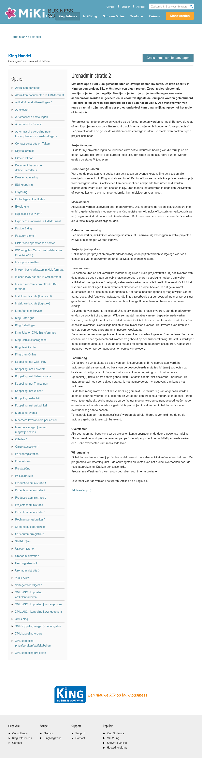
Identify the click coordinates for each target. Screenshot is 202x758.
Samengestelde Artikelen (30, 527)
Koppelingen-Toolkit (27, 398)
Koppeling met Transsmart (31, 383)
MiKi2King (90, 16)
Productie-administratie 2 (30, 497)
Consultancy (20, 733)
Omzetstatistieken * (27, 446)
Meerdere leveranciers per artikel (36, 420)
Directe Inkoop (24, 158)
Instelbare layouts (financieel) (33, 296)
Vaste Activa (22, 578)
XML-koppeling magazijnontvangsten (38, 626)
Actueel (141, 6)
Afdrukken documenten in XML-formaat (39, 95)
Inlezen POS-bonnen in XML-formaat (38, 277)
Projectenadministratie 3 (30, 512)
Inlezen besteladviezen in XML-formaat (39, 269)
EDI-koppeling (24, 184)
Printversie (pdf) (81, 490)
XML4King (21, 619)
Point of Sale (23, 461)
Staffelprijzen (23, 541)
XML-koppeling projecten (30, 653)
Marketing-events (26, 413)
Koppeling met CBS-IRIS (30, 362)
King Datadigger (25, 325)
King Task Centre (26, 347)
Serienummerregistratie (30, 534)
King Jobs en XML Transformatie (35, 332)
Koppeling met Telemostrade (33, 376)
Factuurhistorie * (25, 236)
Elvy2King (21, 192)
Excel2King (22, 206)
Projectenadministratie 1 (30, 490)
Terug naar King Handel (26, 37)
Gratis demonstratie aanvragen (168, 57)
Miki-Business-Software (24, 20)
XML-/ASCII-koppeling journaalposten (38, 604)
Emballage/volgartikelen (30, 199)
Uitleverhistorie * (25, 548)
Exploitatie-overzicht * (28, 214)
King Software (67, 16)
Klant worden (180, 15)
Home (48, 16)
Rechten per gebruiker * (30, 519)
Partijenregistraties (26, 454)
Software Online (113, 16)
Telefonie (136, 16)
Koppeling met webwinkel (31, 405)
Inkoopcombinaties (27, 262)
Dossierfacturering (26, 177)
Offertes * (21, 439)
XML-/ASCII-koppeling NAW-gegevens (39, 611)
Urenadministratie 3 (27, 570)
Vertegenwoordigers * (28, 585)
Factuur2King (23, 228)
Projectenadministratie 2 (30, 505)
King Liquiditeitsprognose (31, 340)
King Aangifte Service (28, 311)
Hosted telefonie (117, 747)
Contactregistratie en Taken (32, 143)
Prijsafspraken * (25, 476)
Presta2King (22, 468)
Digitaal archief (24, 151)
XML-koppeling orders (28, 633)
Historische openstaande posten (35, 243)
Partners (154, 16)
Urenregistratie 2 (26, 563)
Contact (111, 6)
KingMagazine (53, 738)
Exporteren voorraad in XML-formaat (38, 221)
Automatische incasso (28, 124)
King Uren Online (25, 354)
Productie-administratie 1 (30, 483)
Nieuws (48, 733)
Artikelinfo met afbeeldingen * (33, 102)
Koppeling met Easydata (30, 369)
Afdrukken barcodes (27, 88)
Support (126, 6)
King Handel (29, 58)
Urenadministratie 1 (27, 556)
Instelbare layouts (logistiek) (32, 303)
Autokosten (22, 109)
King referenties (22, 738)
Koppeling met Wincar (29, 391)
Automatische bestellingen (31, 117)
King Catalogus (24, 318)
